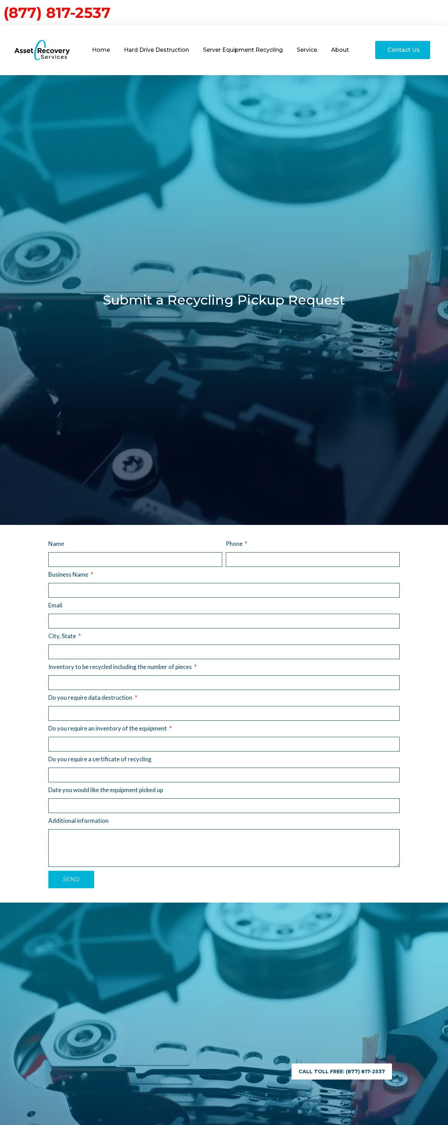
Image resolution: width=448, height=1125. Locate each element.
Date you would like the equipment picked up (105, 789)
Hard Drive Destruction (156, 50)
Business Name (68, 574)
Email (55, 605)
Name (56, 543)
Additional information (78, 820)
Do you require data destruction (90, 697)
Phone (235, 543)
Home (101, 50)
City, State (62, 636)
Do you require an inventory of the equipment (108, 728)
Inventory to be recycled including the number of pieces (120, 666)
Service (307, 50)
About (340, 50)
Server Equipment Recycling (243, 50)
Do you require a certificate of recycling (100, 759)
